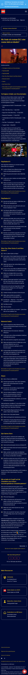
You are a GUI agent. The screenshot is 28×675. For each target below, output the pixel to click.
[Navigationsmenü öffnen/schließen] (25, 11)
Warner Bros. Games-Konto (14, 601)
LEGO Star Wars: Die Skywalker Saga (10, 20)
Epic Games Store (6, 84)
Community (10, 577)
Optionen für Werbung (5, 655)
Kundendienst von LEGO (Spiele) (8, 18)
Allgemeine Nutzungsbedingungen (8, 651)
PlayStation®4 (5, 73)
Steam (3, 81)
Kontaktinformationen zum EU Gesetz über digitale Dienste (13, 661)
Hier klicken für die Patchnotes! (12, 6)
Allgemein (22, 20)
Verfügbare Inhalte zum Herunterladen (11, 68)
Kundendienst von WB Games (14, 612)
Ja (10, 558)
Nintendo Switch (6, 78)
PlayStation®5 (5, 70)
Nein (17, 558)
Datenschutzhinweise (5, 647)
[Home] (3, 11)
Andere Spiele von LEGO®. (13, 590)
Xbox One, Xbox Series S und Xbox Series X (12, 76)
